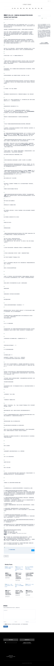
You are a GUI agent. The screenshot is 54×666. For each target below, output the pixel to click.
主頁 (12, 8)
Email (16, 621)
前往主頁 (6, 556)
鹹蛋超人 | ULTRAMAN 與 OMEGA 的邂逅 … (8, 574)
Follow (33, 550)
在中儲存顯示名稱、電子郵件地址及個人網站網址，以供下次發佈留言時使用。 (16, 624)
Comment (6, 610)
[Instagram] (48, 1)
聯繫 (41, 8)
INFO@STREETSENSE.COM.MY (26, 643)
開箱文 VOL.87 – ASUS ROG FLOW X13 (29, 592)
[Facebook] (50, 1)
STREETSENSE (12, 549)
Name (5, 621)
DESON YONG (6, 19)
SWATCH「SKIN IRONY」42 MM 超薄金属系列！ (19, 592)
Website (27, 621)
